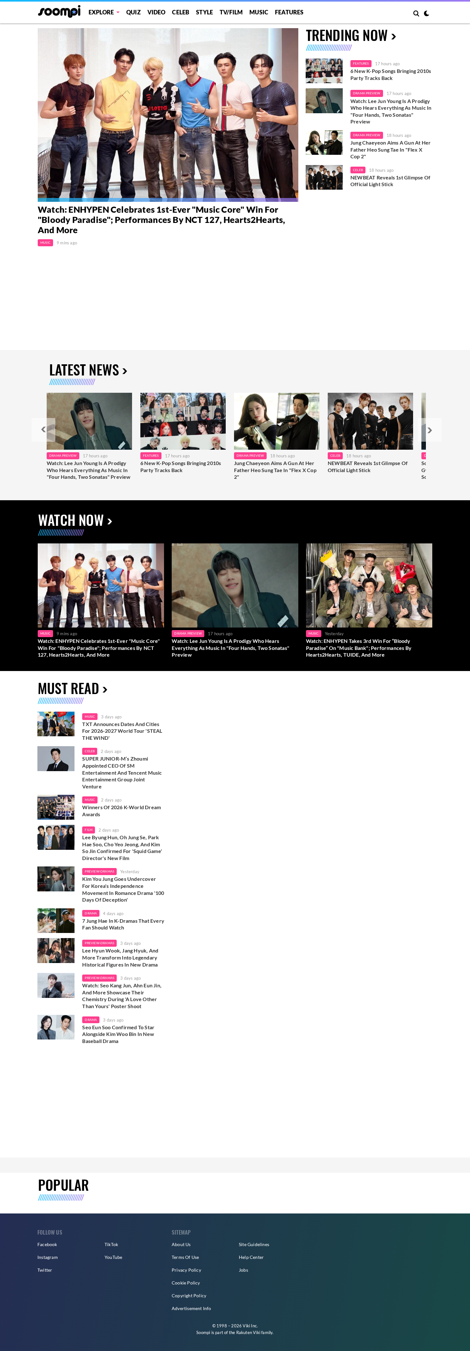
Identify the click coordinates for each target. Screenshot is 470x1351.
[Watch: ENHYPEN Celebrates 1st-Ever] (168, 115)
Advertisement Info (191, 1308)
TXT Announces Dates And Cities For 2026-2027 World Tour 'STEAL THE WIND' (122, 731)
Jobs (243, 1270)
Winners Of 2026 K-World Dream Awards (121, 810)
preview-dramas (99, 871)
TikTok (111, 1244)
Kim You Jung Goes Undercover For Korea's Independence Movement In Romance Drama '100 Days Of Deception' (123, 889)
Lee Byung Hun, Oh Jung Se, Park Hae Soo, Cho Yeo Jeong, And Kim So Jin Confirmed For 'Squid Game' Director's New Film (122, 847)
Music (258, 12)
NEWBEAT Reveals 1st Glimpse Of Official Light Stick (390, 180)
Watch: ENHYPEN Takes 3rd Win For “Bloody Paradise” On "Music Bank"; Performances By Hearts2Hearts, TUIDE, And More (358, 648)
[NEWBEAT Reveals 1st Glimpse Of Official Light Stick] (324, 177)
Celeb (180, 12)
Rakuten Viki (248, 1332)
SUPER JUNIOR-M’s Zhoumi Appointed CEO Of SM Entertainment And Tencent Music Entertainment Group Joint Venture (122, 772)
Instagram (47, 1257)
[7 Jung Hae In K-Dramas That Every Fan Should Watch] (55, 920)
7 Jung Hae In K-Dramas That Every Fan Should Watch (123, 924)
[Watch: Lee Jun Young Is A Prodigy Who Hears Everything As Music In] (89, 421)
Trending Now (347, 35)
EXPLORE (101, 12)
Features (289, 12)
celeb (90, 751)
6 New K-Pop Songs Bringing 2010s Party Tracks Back (390, 74)
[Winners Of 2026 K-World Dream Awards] (55, 807)
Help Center (251, 1257)
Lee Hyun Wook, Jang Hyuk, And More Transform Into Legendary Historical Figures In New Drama (120, 957)
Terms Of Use (185, 1257)
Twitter (44, 1270)
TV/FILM (231, 12)
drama (91, 913)
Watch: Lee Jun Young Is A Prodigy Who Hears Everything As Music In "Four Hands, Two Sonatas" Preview (390, 111)
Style (204, 12)
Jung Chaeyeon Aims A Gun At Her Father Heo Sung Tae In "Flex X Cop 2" (390, 149)
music (90, 716)
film (88, 830)
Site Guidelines (254, 1244)
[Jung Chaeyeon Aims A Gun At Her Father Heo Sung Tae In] (276, 421)
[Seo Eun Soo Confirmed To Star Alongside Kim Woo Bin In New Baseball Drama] (55, 1027)
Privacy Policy (186, 1270)
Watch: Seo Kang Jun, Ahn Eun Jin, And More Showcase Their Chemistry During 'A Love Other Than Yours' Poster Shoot (121, 995)
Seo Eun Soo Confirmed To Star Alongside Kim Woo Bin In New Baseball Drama (118, 1034)
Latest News (84, 369)
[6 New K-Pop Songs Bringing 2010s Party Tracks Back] (324, 71)
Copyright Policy (189, 1295)
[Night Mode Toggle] (426, 14)
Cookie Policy (186, 1282)
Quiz (133, 12)
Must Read (68, 688)
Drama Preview (366, 93)
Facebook (47, 1244)
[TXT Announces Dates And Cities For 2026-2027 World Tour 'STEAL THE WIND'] (55, 724)
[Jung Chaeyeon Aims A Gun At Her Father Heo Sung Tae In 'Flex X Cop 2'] (324, 142)
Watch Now (71, 520)
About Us (181, 1244)
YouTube (113, 1257)
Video (156, 12)
